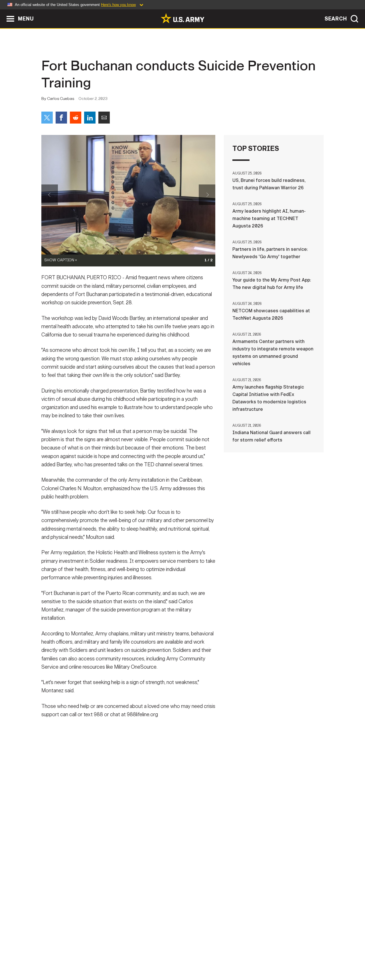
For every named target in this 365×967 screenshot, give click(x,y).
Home (57, 942)
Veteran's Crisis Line (290, 942)
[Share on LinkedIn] (90, 118)
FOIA (217, 942)
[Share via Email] (104, 118)
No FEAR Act (244, 942)
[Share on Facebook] (61, 118)
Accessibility (187, 942)
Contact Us (85, 942)
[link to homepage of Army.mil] (182, 18)
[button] (3, 12)
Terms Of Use (148, 942)
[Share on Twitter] (47, 118)
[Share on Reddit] (75, 118)
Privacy (116, 942)
